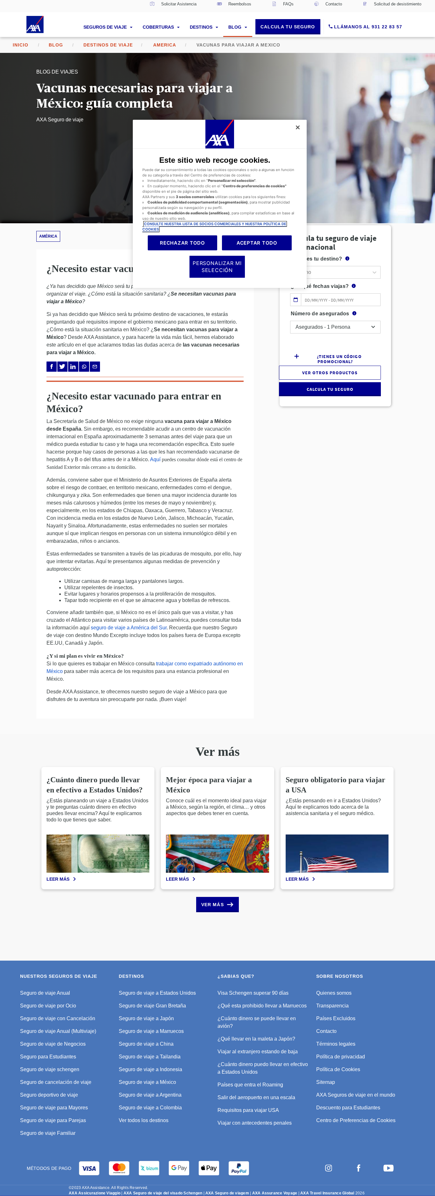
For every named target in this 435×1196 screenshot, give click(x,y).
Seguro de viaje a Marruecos (151, 1031)
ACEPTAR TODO (257, 243)
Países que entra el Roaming (250, 1084)
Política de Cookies (338, 1069)
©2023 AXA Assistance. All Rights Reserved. (108, 1187)
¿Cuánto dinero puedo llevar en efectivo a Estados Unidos (263, 1068)
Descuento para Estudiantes (348, 1107)
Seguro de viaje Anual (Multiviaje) (58, 1031)
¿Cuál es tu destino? (316, 258)
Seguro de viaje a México (147, 1082)
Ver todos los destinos (143, 1120)
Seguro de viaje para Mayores (54, 1107)
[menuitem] (173, 6)
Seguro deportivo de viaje (49, 1095)
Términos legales (335, 1044)
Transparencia (332, 1005)
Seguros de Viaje (105, 27)
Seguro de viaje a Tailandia (150, 1056)
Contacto (326, 1031)
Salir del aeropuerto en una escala (256, 1097)
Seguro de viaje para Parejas (53, 1120)
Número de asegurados (320, 313)
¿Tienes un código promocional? (339, 358)
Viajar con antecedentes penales (255, 1123)
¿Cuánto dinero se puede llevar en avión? (257, 1022)
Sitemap (325, 1082)
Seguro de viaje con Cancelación (57, 1018)
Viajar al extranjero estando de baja (258, 1051)
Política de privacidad (340, 1056)
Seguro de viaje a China (146, 1044)
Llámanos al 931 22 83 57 (367, 26)
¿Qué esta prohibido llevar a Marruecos (262, 1005)
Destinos (202, 27)
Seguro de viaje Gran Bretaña (152, 1005)
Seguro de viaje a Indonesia (150, 1069)
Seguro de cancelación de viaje (55, 1082)
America (164, 44)
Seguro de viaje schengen (49, 1069)
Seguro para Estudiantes (48, 1056)
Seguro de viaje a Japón (146, 1018)
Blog (235, 27)
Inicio (20, 44)
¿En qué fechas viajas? (320, 286)
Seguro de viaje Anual (45, 993)
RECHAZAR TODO (182, 243)
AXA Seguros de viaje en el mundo (355, 1095)
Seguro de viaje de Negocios (53, 1044)
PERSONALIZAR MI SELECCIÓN (217, 266)
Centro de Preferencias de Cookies (356, 1120)
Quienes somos (334, 993)
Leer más (57, 879)
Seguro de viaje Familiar (47, 1133)
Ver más (212, 904)
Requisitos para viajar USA (248, 1110)
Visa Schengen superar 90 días (253, 993)
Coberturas (159, 27)
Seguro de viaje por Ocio (48, 1005)
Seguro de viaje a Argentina (150, 1095)
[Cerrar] (298, 127)
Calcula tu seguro (287, 26)
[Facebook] (51, 367)
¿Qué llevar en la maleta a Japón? (256, 1039)
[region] (220, 204)
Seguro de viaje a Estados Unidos (157, 993)
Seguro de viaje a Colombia (150, 1107)
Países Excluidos (335, 1018)
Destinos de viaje (108, 44)
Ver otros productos (330, 373)
